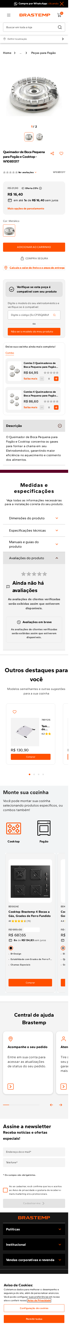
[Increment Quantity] (56, 378)
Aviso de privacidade (23, 1190)
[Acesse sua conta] (11, 1087)
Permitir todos (34, 1318)
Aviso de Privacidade (39, 1300)
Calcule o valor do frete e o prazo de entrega (37, 267)
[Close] (62, 4)
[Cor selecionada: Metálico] (9, 230)
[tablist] (36, 772)
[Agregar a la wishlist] (61, 153)
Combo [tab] (9, 353)
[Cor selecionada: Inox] (63, 948)
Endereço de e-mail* (18, 1152)
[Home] (35, 15)
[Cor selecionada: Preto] (11, 948)
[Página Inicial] (34, 1217)
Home (7, 53)
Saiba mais (30, 378)
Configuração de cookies (34, 1308)
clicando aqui (56, 3)
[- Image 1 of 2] (28, 136)
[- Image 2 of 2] (39, 136)
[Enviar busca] (60, 27)
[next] (60, 1104)
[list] (8, 15)
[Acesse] (64, 1087)
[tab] (29, 774)
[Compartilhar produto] (52, 153)
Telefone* (12, 1162)
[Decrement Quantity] (42, 378)
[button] (36, 1190)
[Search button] (54, 315)
